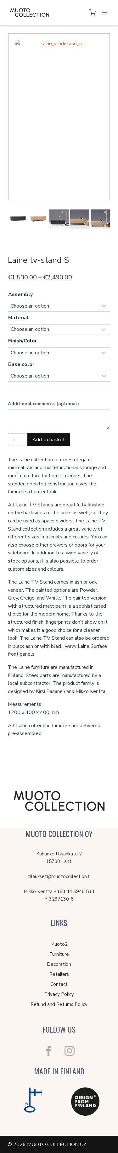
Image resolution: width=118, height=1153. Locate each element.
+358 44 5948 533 (74, 891)
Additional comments (43, 403)
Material (18, 317)
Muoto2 (59, 944)
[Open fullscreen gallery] (103, 193)
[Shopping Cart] (92, 12)
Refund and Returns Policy (59, 1004)
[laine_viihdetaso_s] (59, 116)
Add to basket (48, 439)
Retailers (59, 974)
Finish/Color (22, 340)
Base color (21, 364)
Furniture (59, 954)
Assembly (20, 294)
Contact (59, 984)
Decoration (59, 964)
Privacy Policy (59, 994)
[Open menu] (104, 12)
